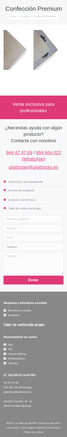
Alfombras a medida (19, 310)
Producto (25, 16)
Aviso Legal (27, 427)
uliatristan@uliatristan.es (33, 167)
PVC (10, 349)
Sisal (10, 344)
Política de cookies (34, 432)
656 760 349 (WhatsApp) (18, 387)
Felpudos (13, 363)
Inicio (14, 16)
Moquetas (13, 315)
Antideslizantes (16, 358)
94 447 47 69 (11, 382)
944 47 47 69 (19, 152)
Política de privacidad (47, 427)
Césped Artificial (17, 354)
